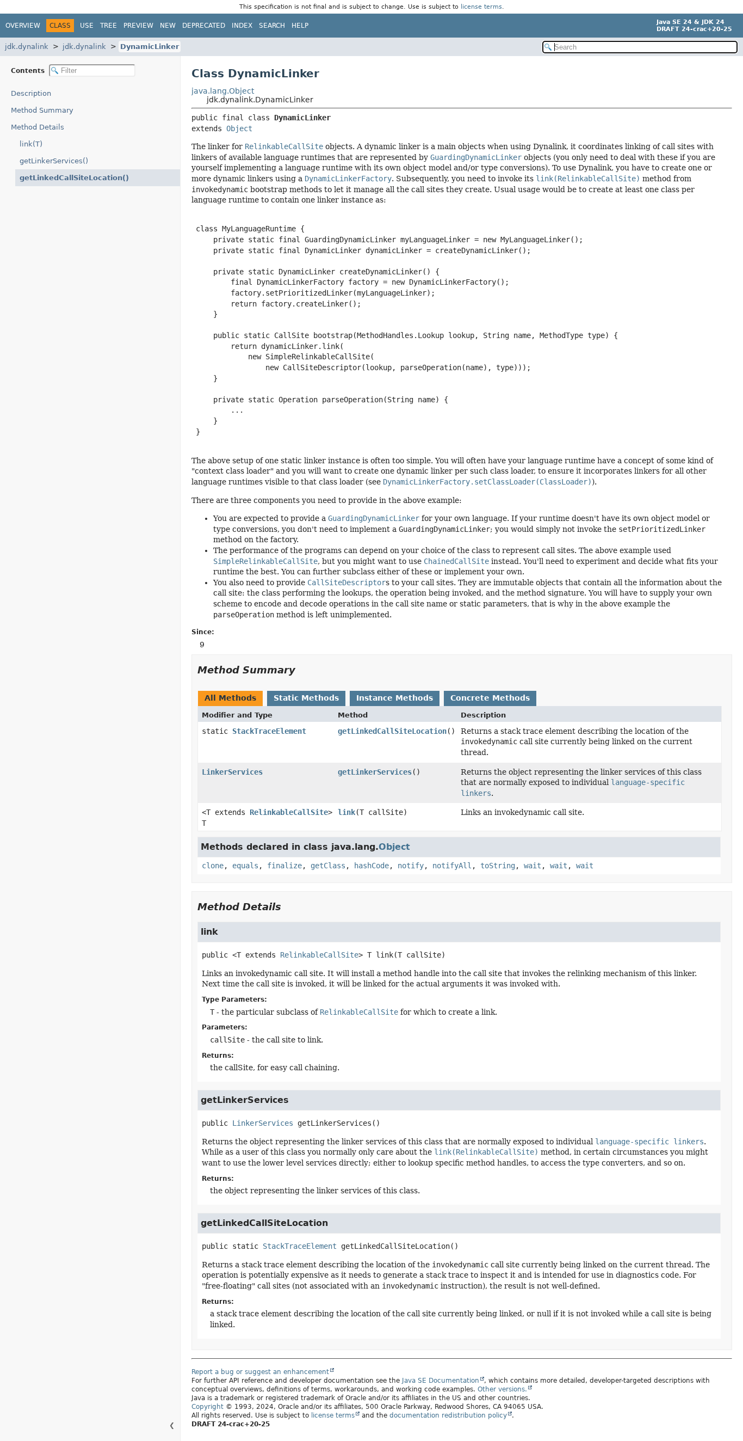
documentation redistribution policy (448, 1415)
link (346, 812)
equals (245, 865)
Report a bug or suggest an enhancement (260, 1372)
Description (31, 93)
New (168, 25)
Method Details (37, 127)
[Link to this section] (303, 670)
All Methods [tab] (230, 698)
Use (87, 25)
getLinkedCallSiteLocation (392, 731)
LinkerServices (232, 772)
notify (411, 865)
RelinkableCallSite (289, 812)
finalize (284, 865)
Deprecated (203, 25)
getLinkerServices (375, 772)
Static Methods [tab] (306, 698)
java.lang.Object (222, 91)
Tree (108, 25)
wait (532, 865)
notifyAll (452, 865)
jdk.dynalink (26, 46)
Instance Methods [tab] (394, 698)
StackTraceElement (269, 731)
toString (497, 865)
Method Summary (42, 110)
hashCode (371, 865)
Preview (138, 25)
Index (242, 25)
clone (213, 865)
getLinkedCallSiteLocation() (74, 178)
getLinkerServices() (54, 161)
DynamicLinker (149, 46)
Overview (22, 25)
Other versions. (502, 1389)
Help (300, 25)
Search (272, 25)
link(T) (31, 144)
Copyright (207, 1407)
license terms (481, 6)
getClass (328, 865)
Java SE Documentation (440, 1380)
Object (239, 128)
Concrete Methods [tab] (490, 698)
